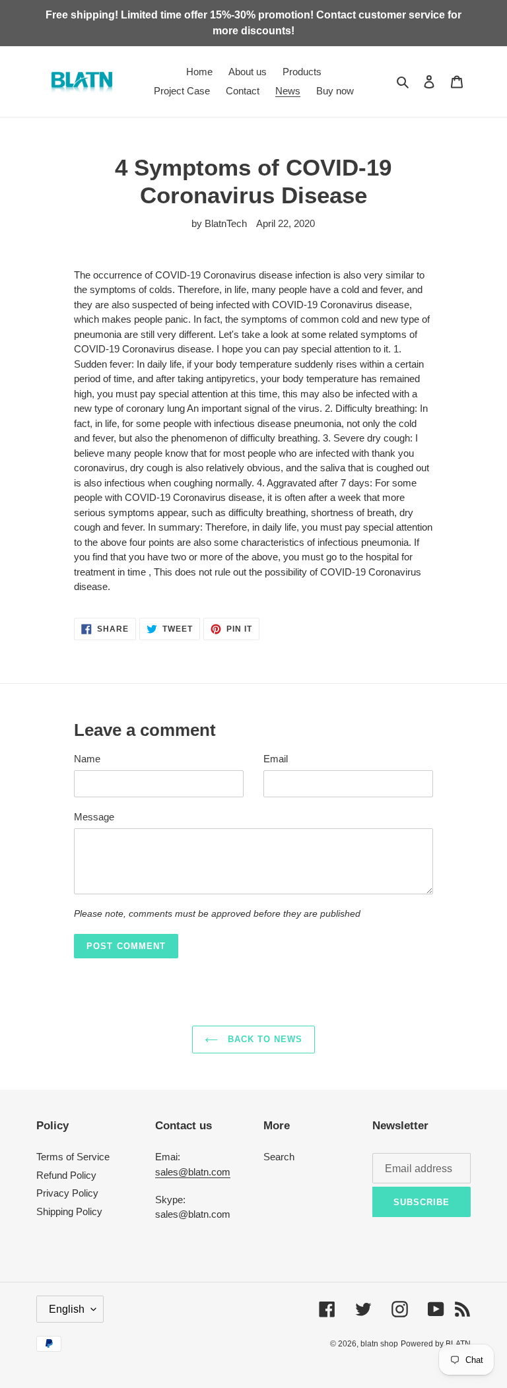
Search (278, 1156)
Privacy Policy (67, 1193)
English (66, 1309)
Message (94, 816)
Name (87, 758)
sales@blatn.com (192, 1171)
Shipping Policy (69, 1211)
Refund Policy (66, 1175)
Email (275, 758)
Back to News (263, 1039)
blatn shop (379, 1343)
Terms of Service (73, 1156)
